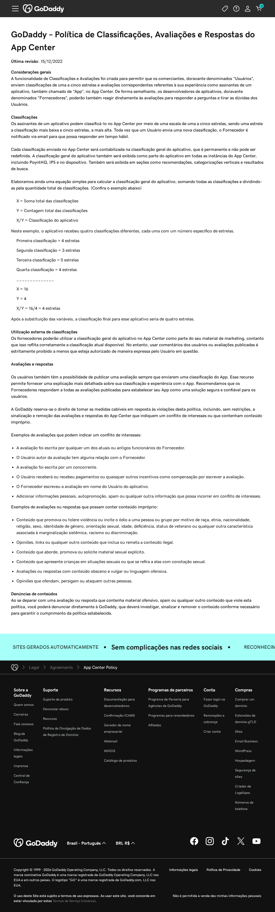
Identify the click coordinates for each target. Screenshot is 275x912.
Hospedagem (245, 760)
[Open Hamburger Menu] (13, 8)
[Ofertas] (225, 8)
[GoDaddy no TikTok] (225, 844)
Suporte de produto (58, 699)
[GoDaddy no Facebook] (194, 844)
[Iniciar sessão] (248, 8)
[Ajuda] (236, 8)
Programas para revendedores (171, 715)
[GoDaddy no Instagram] (210, 844)
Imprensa (21, 766)
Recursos (50, 718)
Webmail (110, 741)
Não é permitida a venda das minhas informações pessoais (217, 896)
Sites (239, 731)
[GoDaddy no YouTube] (256, 844)
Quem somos (24, 704)
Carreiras (21, 714)
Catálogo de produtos (120, 760)
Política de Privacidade (223, 869)
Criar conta (212, 731)
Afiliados (154, 725)
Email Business (246, 741)
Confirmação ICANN (119, 715)
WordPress (243, 751)
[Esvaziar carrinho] (259, 8)
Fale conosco (24, 724)
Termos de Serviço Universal (74, 901)
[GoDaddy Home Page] (36, 843)
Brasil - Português (84, 843)
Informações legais (183, 869)
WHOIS (109, 751)
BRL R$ (123, 843)
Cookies (255, 869)
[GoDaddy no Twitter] (241, 844)
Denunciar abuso (55, 709)
